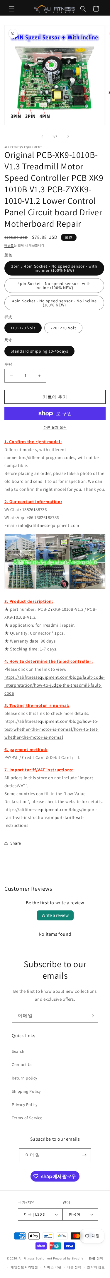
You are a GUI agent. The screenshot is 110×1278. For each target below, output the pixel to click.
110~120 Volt (23, 328)
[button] (11, 8)
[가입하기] (91, 1016)
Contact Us (22, 1064)
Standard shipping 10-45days (39, 351)
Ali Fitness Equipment (36, 1258)
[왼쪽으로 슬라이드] (42, 136)
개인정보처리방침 (24, 1267)
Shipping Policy (26, 1091)
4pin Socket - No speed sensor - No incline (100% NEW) (54, 303)
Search (18, 1051)
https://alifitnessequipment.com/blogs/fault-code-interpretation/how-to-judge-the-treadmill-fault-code (54, 685)
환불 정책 (96, 1258)
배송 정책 (74, 1267)
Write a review (55, 915)
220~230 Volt (63, 328)
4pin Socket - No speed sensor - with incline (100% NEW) (54, 285)
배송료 (9, 245)
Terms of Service (27, 1117)
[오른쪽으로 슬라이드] (68, 136)
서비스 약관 (52, 1267)
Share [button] (15, 843)
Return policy (24, 1078)
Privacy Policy (24, 1104)
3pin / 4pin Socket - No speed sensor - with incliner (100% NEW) (54, 268)
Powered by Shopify (68, 1258)
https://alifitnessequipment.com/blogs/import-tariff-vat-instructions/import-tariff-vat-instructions (51, 817)
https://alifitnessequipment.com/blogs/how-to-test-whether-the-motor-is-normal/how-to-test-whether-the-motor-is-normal (51, 729)
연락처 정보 (96, 1267)
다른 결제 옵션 (55, 427)
